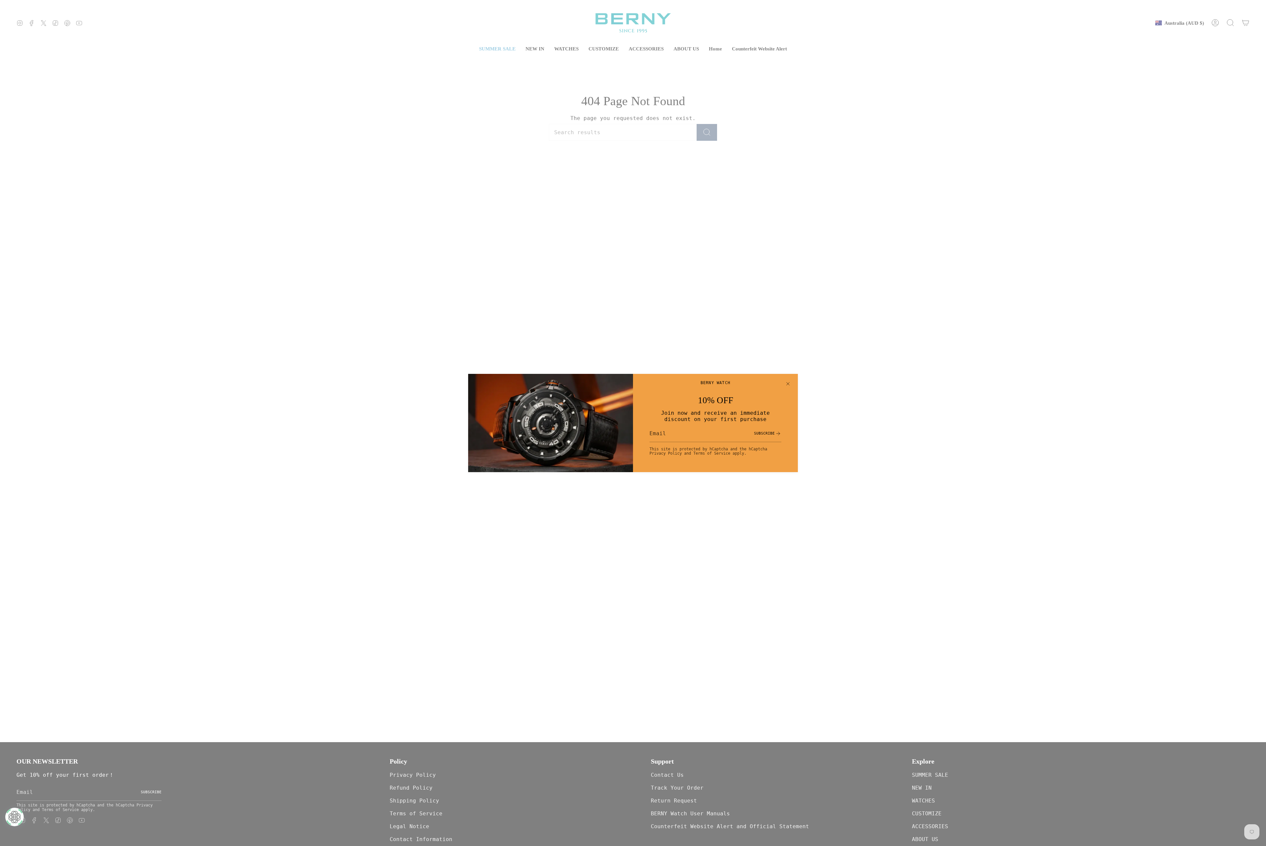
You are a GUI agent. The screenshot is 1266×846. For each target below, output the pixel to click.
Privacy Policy (665, 453)
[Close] (788, 383)
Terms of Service (711, 453)
